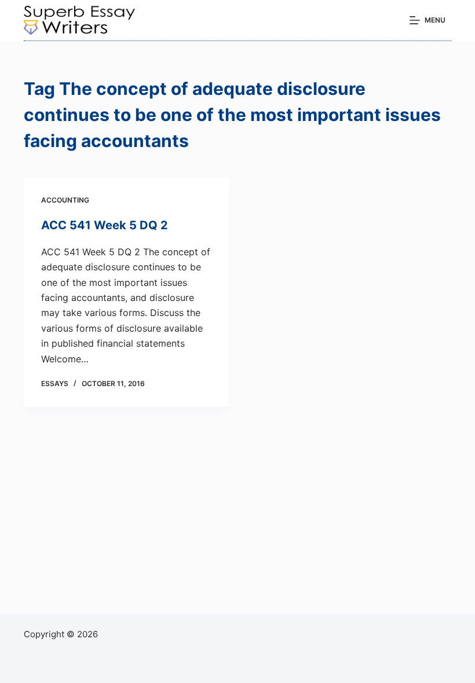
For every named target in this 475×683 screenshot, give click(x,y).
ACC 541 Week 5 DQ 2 (104, 225)
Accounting (65, 200)
